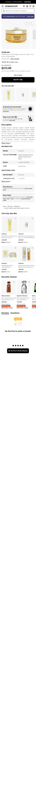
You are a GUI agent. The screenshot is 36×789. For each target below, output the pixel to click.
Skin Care (10, 206)
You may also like (7, 86)
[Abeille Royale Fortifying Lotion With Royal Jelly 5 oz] (15, 218)
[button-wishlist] (30, 6)
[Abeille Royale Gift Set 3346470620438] (15, 248)
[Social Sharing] (27, 22)
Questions (14, 313)
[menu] (2, 6)
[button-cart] (33, 6)
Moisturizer (17, 206)
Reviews (5, 313)
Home (4, 206)
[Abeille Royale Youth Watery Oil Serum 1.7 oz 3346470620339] (32, 218)
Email (8, 198)
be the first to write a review (18, 351)
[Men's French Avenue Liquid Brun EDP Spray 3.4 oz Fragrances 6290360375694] (14, 282)
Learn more (6, 111)
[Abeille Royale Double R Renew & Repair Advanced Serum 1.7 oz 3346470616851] (32, 248)
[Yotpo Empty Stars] (5, 59)
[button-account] (27, 6)
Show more (5, 143)
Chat (12, 198)
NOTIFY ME (18, 80)
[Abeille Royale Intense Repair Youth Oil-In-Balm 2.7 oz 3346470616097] (31, 22)
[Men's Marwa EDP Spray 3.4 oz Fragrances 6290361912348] (29, 282)
